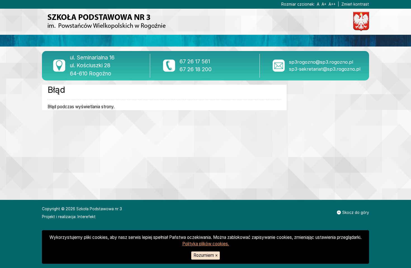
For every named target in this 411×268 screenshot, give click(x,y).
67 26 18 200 (195, 69)
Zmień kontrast (355, 4)
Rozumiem (205, 255)
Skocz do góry (355, 212)
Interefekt (86, 216)
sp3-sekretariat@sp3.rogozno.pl (324, 69)
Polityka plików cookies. (205, 243)
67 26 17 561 (194, 61)
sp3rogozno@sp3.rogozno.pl (321, 62)
